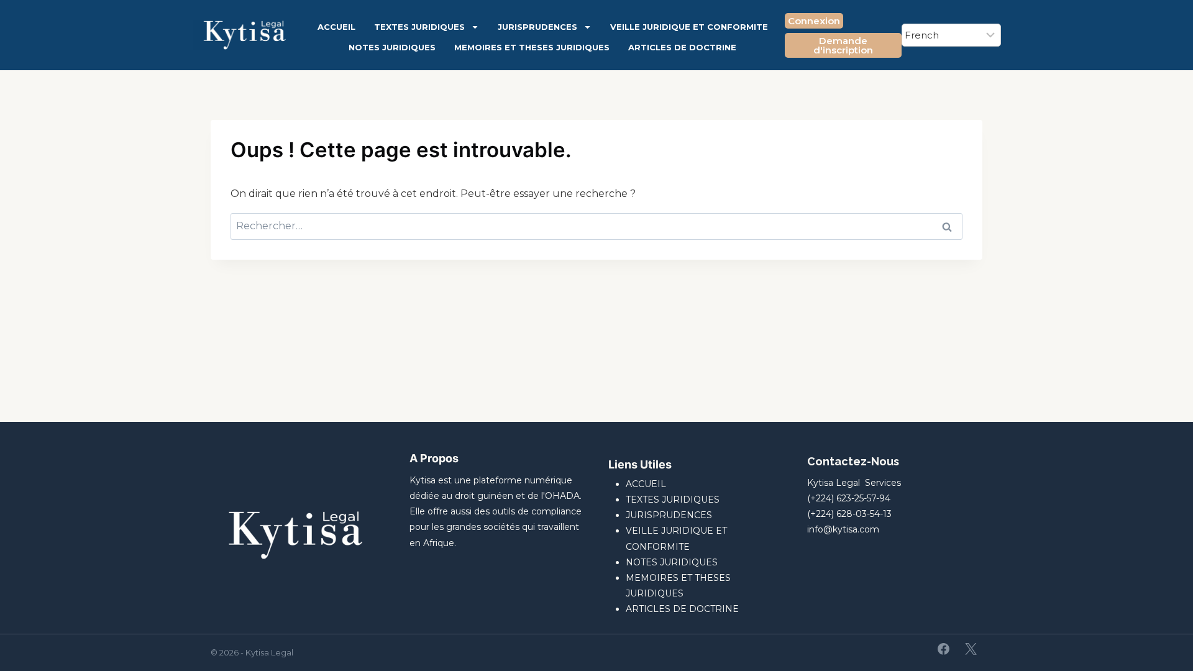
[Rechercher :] (596, 226)
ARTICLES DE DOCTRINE (682, 47)
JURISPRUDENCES (537, 27)
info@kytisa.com (843, 529)
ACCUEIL (336, 27)
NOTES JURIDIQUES (392, 47)
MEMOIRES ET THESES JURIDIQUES (532, 47)
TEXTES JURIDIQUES (419, 27)
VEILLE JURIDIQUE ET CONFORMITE (689, 27)
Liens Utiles (640, 464)
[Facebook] (944, 649)
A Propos (434, 458)
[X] (970, 649)
